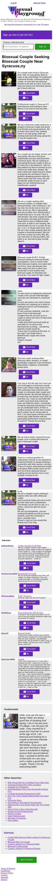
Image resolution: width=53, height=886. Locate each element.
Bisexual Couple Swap (18, 846)
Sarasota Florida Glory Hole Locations (24, 785)
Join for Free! (39, 3)
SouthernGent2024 (9, 574)
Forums (4, 875)
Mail (29, 93)
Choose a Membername (13, 42)
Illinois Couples (14, 814)
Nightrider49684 (8, 659)
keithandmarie (7, 546)
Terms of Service (8, 868)
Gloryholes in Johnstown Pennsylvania (25, 803)
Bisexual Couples (24, 633)
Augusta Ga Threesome (18, 787)
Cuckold (21, 659)
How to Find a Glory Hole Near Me (23, 809)
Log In (14, 3)
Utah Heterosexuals (16, 816)
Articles (4, 880)
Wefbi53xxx (6, 613)
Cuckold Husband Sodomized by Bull (24, 794)
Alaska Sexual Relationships (20, 811)
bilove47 (4, 633)
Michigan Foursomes (17, 818)
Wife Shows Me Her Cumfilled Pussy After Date (28, 783)
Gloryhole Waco (15, 800)
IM (25, 98)
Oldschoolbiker (7, 596)
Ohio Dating (13, 820)
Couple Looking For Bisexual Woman (24, 848)
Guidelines (5, 871)
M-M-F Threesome (24, 596)
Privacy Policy (7, 873)
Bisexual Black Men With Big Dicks (31, 613)
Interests (9, 832)
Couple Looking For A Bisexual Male (24, 844)
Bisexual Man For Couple (27, 574)
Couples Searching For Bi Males (29, 546)
